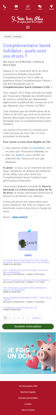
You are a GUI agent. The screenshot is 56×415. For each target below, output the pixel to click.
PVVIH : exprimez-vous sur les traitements (26, 280)
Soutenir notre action (28, 326)
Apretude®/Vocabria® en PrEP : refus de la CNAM (27, 298)
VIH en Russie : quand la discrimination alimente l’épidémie (25, 288)
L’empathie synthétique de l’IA (20, 307)
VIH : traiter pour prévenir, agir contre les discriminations (25, 271)
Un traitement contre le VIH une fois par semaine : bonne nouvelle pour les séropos (26, 261)
